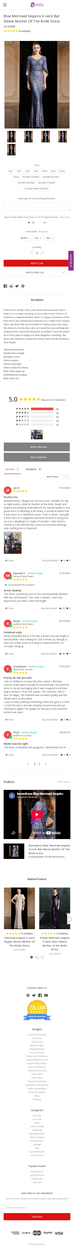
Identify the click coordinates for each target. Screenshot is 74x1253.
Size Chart (37, 1074)
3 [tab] (42, 957)
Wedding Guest (37, 1133)
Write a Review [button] (38, 446)
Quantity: (37, 247)
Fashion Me (37, 1178)
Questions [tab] (31, 469)
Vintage (37, 1144)
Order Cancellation (37, 1088)
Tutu (37, 1148)
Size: (37, 165)
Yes (44, 222)
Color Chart (37, 1077)
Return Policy (37, 1045)
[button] (63, 560)
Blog (37, 1095)
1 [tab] (31, 957)
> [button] (46, 764)
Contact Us (37, 1041)
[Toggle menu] (4, 4)
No (33, 222)
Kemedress (37, 1171)
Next (70, 919)
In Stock (37, 1119)
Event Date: (37, 231)
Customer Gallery (37, 1092)
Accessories (37, 1155)
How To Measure (37, 1066)
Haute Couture (37, 1137)
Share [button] (11, 560)
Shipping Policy (37, 1048)
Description (37, 299)
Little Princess (37, 1175)
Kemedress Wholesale (37, 1084)
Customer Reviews (37, 1070)
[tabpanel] (19, 920)
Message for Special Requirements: (37, 198)
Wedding (37, 1130)
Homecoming (37, 1126)
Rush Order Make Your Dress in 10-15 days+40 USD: (37, 217)
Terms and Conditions (37, 1056)
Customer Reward (37, 1034)
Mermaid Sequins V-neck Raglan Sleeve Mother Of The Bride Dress (19, 941)
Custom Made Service (37, 1059)
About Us (37, 1038)
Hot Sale (37, 1115)
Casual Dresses (37, 1151)
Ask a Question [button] (39, 457)
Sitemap (37, 1099)
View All (37, 1182)
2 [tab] (37, 957)
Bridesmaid (37, 1140)
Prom (37, 1122)
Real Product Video (37, 1063)
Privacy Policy (37, 1052)
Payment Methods (37, 1081)
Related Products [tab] (37, 879)
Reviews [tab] (10, 469)
